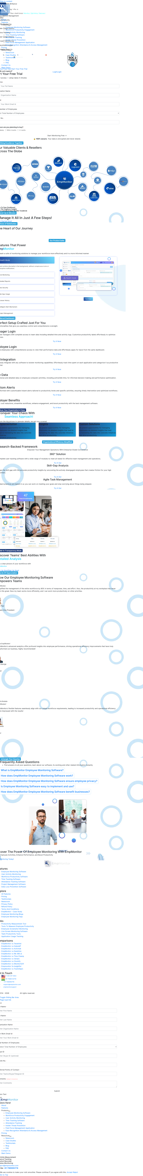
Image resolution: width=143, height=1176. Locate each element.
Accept (70, 1172)
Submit (57, 1091)
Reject (75, 1172)
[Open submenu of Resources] (10, 50)
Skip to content (6, 1)
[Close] (1, 1097)
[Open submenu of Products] (9, 25)
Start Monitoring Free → (57, 135)
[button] (32, 770)
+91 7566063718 (11, 1168)
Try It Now (88, 299)
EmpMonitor (14, 993)
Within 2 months (11, 130)
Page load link (5, 1000)
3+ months (22, 130)
